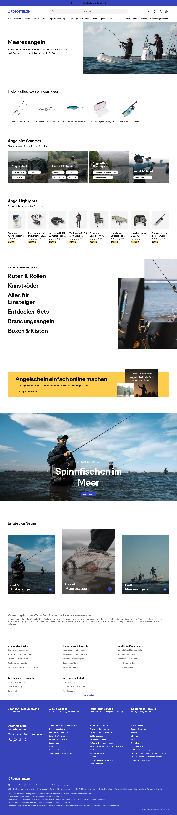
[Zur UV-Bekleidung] (149, 167)
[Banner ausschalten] (163, 3)
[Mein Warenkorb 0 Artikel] (166, 11)
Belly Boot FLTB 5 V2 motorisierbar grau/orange (57, 234)
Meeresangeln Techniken (130, 121)
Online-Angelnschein (103, 177)
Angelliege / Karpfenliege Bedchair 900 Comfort (117, 234)
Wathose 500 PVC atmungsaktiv (78, 234)
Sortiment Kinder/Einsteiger (105, 172)
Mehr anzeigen (88, 695)
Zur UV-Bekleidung (142, 177)
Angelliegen (18, 177)
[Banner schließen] (167, 3)
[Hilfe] (155, 11)
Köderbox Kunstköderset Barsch (15, 234)
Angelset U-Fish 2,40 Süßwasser (159, 234)
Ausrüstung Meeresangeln (102, 121)
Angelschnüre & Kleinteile (47, 121)
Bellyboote (58, 172)
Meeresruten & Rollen (20, 121)
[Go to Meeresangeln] (165, 589)
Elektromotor (59, 177)
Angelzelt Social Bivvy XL (139, 234)
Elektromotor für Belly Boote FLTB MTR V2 (36, 234)
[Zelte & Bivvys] (28, 167)
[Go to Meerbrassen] (110, 589)
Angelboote (72, 172)
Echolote (72, 177)
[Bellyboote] (68, 167)
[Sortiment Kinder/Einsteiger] (109, 167)
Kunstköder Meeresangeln (74, 121)
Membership (131, 19)
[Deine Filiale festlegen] (149, 11)
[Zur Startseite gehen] (19, 11)
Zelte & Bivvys (19, 172)
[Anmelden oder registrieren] (161, 11)
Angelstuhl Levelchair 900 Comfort (97, 234)
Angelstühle (34, 172)
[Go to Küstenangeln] (50, 589)
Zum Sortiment (88, 494)
